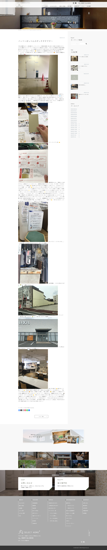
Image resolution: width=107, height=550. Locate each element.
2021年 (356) (74, 131)
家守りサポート (35, 513)
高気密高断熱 (35, 503)
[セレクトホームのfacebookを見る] (75, 3)
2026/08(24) (74, 109)
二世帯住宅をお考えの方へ (53, 505)
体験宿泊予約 (85, 510)
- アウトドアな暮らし (53, 513)
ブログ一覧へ (41, 416)
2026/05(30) (74, 114)
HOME (46, 6)
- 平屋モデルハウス (70, 508)
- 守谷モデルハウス (70, 505)
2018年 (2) (73, 137)
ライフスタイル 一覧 (52, 510)
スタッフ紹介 (21, 510)
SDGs (20, 515)
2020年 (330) (74, 133)
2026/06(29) (74, 112)
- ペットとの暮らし (52, 515)
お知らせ (67, 520)
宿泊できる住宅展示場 (70, 510)
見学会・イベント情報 (70, 513)
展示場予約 (85, 505)
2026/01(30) (74, 122)
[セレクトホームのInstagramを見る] (73, 3)
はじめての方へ (53, 6)
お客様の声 (76, 6)
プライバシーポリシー (70, 523)
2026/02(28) (74, 120)
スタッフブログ (69, 518)
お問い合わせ (85, 503)
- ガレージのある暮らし (53, 518)
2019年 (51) (73, 135)
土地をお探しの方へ (52, 508)
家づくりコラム (69, 515)
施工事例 (70, 6)
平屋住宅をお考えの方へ (53, 503)
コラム (82, 6)
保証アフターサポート (37, 515)
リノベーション (35, 518)
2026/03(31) (74, 118)
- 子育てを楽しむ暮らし (53, 520)
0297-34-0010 (86, 3)
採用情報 (84, 513)
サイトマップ (68, 526)
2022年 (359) (74, 129)
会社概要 (89, 6)
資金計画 (34, 508)
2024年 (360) (74, 125)
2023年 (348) (74, 127)
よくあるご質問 (22, 513)
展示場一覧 (68, 503)
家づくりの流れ (35, 510)
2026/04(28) (74, 116)
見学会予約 (85, 508)
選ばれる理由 (62, 6)
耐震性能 (34, 505)
